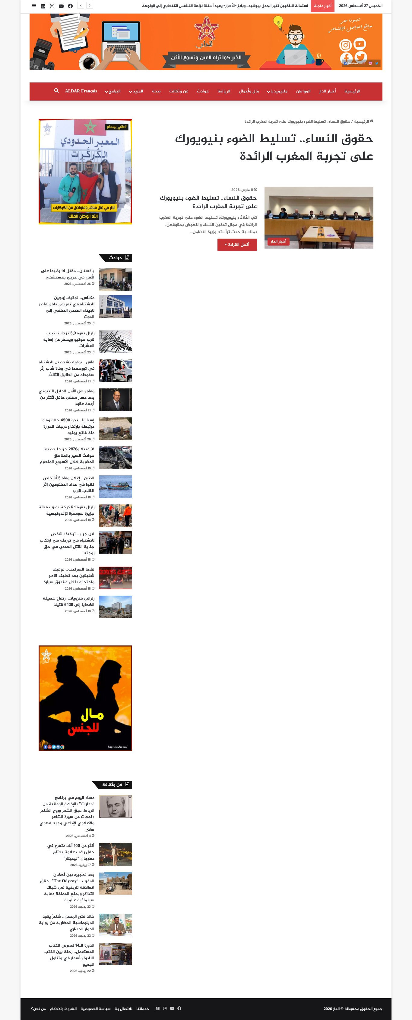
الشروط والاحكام (63, 1009)
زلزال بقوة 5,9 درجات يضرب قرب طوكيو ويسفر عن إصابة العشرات (68, 339)
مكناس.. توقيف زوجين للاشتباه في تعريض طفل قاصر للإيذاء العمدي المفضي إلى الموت (66, 307)
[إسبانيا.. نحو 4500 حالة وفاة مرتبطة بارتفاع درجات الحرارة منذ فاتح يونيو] (115, 428)
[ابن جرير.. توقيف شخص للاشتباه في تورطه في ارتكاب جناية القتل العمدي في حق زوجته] (115, 542)
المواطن (303, 91)
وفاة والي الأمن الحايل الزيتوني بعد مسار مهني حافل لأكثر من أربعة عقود (66, 397)
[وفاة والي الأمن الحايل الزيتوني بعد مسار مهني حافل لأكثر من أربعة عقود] (115, 399)
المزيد (138, 91)
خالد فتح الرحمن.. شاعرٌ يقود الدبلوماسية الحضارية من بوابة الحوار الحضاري (66, 923)
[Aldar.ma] (206, 42)
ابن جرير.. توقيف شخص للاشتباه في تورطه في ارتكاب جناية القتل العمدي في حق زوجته (67, 544)
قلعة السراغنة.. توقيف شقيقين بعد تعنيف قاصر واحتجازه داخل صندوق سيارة (69, 576)
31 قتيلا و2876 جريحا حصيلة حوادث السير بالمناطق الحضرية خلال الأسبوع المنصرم (67, 455)
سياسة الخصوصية (96, 1009)
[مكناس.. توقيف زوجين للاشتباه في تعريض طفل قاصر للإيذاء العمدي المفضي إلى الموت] (115, 306)
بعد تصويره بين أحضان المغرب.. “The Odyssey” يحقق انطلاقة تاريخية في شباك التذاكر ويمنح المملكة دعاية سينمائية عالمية (67, 887)
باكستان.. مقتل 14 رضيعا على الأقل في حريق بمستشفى (67, 274)
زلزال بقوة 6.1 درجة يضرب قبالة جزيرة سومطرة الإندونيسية (66, 510)
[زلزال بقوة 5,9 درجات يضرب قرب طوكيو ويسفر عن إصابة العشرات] (115, 341)
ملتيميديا (279, 91)
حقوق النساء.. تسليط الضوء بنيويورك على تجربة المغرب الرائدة (208, 202)
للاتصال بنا (123, 1009)
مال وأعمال (249, 91)
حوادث (203, 91)
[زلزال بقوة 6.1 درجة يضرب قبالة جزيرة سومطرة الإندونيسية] (115, 515)
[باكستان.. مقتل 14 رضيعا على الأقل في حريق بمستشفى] (115, 279)
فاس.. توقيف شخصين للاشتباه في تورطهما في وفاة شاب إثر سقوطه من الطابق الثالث (66, 368)
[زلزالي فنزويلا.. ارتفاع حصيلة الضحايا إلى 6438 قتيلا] (115, 607)
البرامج (115, 91)
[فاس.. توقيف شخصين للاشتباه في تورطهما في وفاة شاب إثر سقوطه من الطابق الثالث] (115, 370)
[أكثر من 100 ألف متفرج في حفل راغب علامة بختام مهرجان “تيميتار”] (115, 854)
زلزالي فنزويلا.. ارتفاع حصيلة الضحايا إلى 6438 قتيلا (68, 601)
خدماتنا (142, 1009)
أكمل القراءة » (237, 244)
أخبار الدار (327, 91)
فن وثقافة (179, 91)
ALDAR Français (81, 91)
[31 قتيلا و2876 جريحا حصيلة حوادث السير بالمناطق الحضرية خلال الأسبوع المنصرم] (115, 457)
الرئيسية (352, 91)
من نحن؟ (38, 1009)
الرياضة (223, 91)
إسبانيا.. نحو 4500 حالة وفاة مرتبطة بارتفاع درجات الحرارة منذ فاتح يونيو (68, 426)
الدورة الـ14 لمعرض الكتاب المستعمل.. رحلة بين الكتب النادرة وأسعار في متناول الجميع (69, 955)
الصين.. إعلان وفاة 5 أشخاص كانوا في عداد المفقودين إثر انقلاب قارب (68, 484)
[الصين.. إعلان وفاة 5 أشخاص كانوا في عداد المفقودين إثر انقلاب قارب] (115, 486)
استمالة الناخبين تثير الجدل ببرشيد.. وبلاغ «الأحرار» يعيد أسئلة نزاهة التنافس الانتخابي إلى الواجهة (225, 6)
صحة (156, 91)
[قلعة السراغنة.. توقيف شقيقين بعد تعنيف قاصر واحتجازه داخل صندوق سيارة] (115, 578)
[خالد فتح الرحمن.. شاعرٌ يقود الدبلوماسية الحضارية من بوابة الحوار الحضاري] (115, 925)
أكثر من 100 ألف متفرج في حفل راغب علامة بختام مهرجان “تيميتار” (70, 852)
